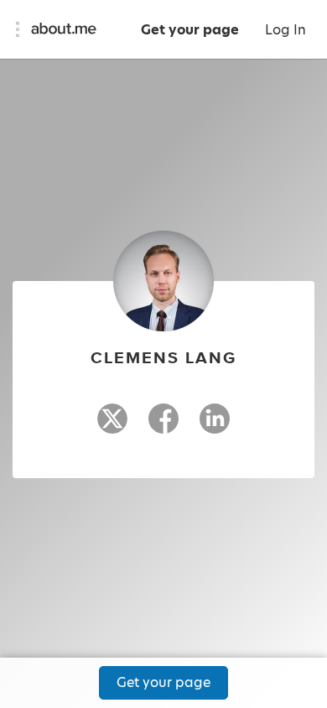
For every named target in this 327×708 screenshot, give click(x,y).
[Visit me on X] (112, 426)
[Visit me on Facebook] (163, 426)
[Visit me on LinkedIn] (215, 426)
